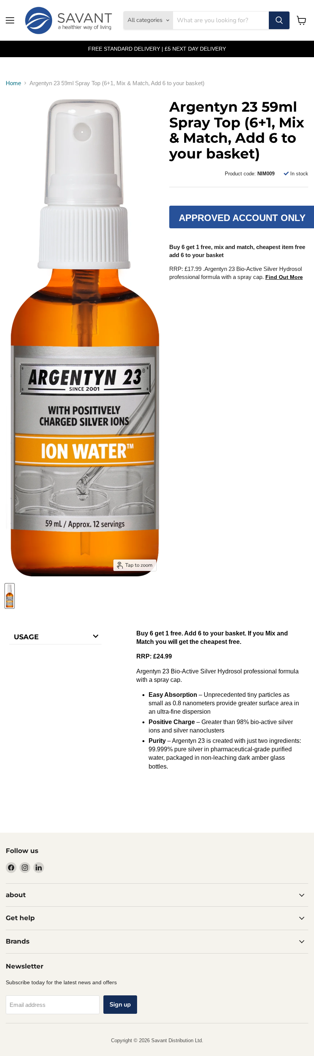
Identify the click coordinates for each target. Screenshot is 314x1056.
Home (13, 83)
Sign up (120, 1004)
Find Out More (284, 277)
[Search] (279, 20)
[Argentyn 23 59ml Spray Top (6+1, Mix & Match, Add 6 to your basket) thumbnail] (9, 596)
